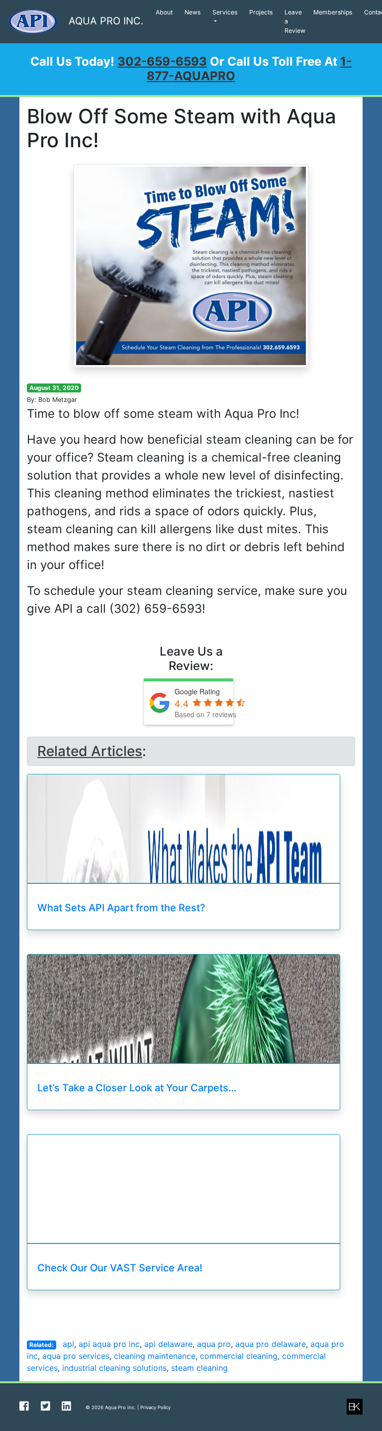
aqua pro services (75, 1356)
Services (224, 12)
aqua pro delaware (270, 1344)
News (192, 12)
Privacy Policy (155, 1407)
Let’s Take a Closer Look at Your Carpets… (136, 1088)
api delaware (168, 1344)
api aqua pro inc (109, 1344)
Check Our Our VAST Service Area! (119, 1268)
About (164, 12)
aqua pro (214, 1344)
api (68, 1344)
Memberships (332, 12)
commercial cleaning (239, 1356)
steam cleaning (199, 1368)
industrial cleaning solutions (114, 1368)
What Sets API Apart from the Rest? (121, 908)
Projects (261, 12)
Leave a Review (295, 21)
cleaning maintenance (154, 1356)
